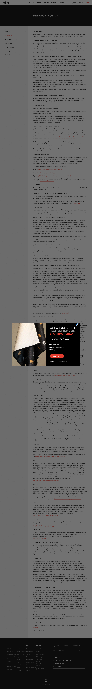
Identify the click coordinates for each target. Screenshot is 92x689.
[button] (63, 356)
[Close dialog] (77, 325)
